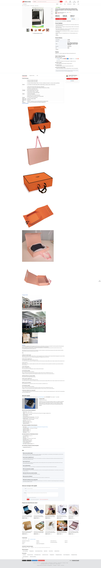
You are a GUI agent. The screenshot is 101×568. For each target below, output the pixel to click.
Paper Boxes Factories (30, 554)
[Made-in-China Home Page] (26, 1)
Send (28, 499)
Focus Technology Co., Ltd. (45, 565)
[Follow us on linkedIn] (78, 560)
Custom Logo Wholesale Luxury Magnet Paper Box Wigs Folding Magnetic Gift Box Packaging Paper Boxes (73, 532)
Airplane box (23, 542)
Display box (66, 542)
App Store (24, 560)
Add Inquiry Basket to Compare (38, 33)
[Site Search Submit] (61, 1)
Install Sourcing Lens (41, 560)
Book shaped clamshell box (53, 542)
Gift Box (31, 426)
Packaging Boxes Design (59, 554)
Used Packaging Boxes (25, 556)
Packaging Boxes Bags (74, 554)
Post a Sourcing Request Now (44, 499)
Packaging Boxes (52, 554)
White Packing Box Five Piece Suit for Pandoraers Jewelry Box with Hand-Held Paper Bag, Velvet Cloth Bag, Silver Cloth (62, 516)
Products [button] (35, 1)
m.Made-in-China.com (52, 563)
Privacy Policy (62, 565)
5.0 (70, 76)
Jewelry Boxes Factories (45, 554)
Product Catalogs (33, 539)
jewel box (23, 543)
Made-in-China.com (47, 563)
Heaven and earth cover (53, 540)
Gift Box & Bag (32, 5)
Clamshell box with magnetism (26, 540)
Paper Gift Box (36, 5)
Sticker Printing (42, 426)
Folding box (37, 540)
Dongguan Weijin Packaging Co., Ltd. (61, 12)
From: (25, 488)
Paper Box (28, 426)
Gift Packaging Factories (38, 554)
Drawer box (66, 540)
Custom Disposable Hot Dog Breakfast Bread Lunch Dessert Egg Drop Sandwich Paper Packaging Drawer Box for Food (62, 532)
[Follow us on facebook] (72, 560)
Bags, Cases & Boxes (27, 5)
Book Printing (46, 426)
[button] (58, 1)
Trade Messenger (34, 560)
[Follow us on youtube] (76, 560)
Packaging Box (35, 426)
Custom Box (24, 554)
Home (23, 5)
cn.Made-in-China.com (58, 563)
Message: (25, 492)
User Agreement (54, 565)
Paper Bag (38, 426)
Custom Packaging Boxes (66, 554)
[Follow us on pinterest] (77, 560)
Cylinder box (37, 542)
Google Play (29, 560)
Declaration (59, 565)
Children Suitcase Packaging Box (40, 543)
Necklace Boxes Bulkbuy (33, 556)
